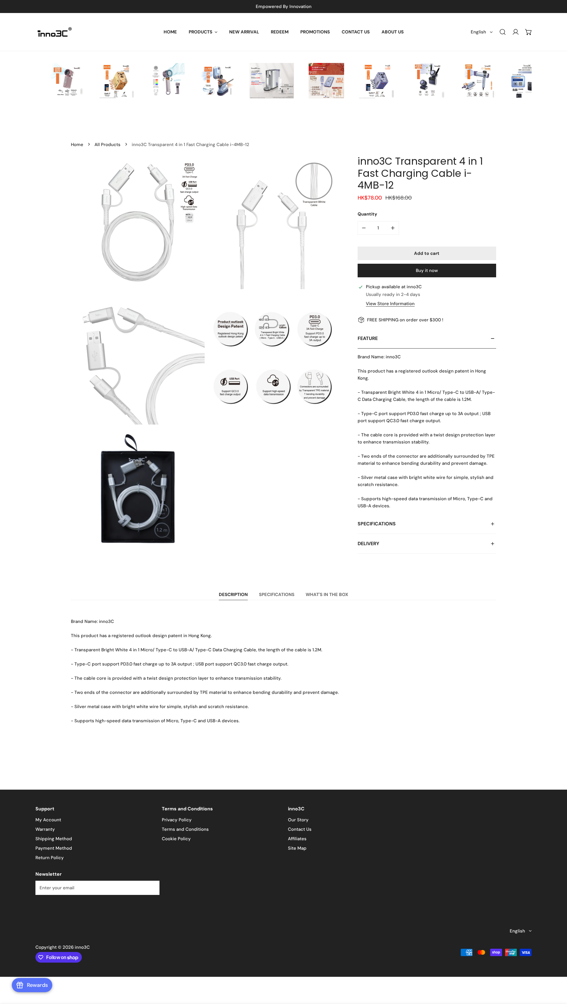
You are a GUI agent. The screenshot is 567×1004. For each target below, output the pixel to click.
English (478, 32)
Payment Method (53, 848)
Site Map (297, 848)
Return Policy (49, 858)
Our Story (298, 820)
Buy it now (427, 270)
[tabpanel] (283, 671)
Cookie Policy (176, 839)
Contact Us (300, 829)
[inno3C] (54, 32)
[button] (203, 32)
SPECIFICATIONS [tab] (276, 594)
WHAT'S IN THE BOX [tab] (327, 594)
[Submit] (152, 887)
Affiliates (297, 839)
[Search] (502, 31)
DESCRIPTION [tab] (233, 594)
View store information (390, 303)
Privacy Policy (177, 820)
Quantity (367, 214)
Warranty (45, 829)
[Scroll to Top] (556, 973)
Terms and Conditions (185, 829)
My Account (48, 820)
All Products (107, 145)
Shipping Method (53, 839)
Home (77, 145)
